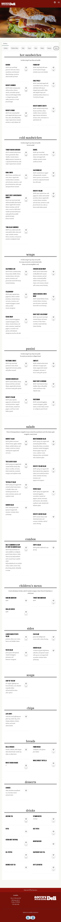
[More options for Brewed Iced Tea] (26, 867)
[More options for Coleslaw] (53, 637)
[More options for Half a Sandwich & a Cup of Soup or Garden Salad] (26, 548)
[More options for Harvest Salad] (26, 442)
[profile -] (55, 2)
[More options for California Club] (26, 272)
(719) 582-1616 (15, 904)
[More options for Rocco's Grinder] (26, 88)
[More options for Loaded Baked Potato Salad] (26, 637)
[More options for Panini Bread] (53, 750)
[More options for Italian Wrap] (26, 294)
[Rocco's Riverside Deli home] (8, 4)
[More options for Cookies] (26, 790)
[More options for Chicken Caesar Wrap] (53, 272)
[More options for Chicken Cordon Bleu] (26, 382)
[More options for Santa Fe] (53, 363)
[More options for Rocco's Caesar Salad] (53, 517)
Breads (42, 48)
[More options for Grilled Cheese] (26, 612)
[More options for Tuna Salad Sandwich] (26, 230)
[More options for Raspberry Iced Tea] (53, 855)
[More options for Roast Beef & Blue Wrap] (53, 317)
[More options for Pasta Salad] (26, 653)
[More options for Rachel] (53, 152)
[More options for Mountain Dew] (53, 844)
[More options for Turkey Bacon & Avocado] (26, 152)
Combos (5, 48)
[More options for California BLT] (53, 173)
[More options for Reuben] (26, 68)
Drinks (56, 48)
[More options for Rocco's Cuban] (26, 113)
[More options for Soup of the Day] (26, 684)
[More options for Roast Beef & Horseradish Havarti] (26, 198)
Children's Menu (14, 48)
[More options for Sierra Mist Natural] (26, 842)
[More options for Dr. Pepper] (26, 855)
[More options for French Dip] (53, 68)
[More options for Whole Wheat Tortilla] (53, 763)
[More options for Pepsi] (26, 831)
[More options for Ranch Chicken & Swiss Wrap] (53, 297)
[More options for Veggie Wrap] (26, 320)
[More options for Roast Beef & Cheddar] (53, 384)
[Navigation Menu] (59, 2)
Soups (29, 48)
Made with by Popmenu (19, 890)
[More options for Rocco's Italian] (53, 194)
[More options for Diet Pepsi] (53, 831)
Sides (23, 48)
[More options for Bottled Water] (53, 867)
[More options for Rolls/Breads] (26, 750)
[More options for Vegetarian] (53, 402)
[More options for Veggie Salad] (53, 492)
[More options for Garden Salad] (26, 508)
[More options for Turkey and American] (53, 601)
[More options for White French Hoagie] (26, 765)
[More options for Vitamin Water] (53, 819)
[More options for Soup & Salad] (53, 548)
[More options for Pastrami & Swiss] (26, 363)
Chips (36, 48)
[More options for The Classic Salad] (26, 464)
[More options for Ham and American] (26, 601)
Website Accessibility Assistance (30, 912)
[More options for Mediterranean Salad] (53, 442)
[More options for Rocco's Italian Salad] (53, 469)
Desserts (49, 48)
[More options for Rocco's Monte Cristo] (53, 109)
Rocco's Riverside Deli (45, 898)
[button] (16, 73)
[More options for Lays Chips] (26, 717)
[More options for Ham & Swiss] (26, 175)
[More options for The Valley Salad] (26, 485)
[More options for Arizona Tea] (26, 819)
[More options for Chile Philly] (53, 83)
